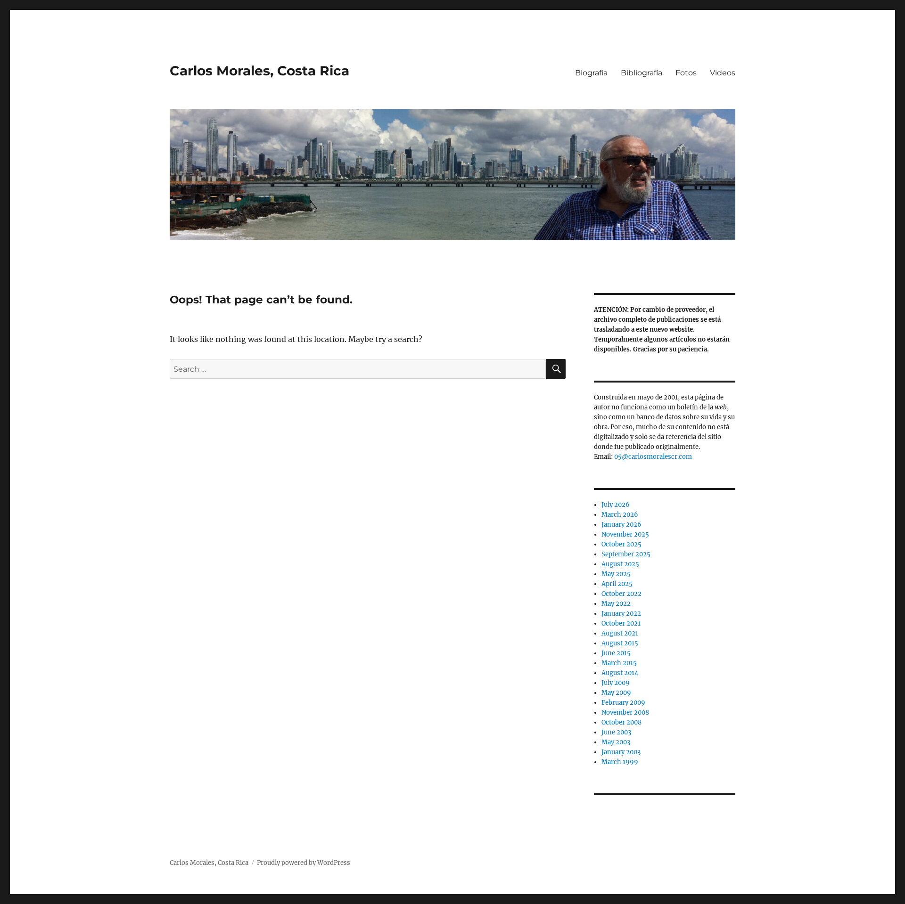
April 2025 (617, 584)
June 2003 (616, 732)
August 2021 (619, 633)
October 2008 (621, 722)
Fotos (686, 72)
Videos (722, 72)
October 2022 (621, 594)
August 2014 (619, 673)
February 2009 (623, 703)
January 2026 (621, 525)
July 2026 (615, 505)
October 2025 (621, 544)
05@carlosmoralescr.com (653, 457)
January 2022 (621, 614)
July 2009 (615, 683)
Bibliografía (641, 72)
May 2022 (616, 604)
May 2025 (616, 574)
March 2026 (619, 515)
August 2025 (620, 564)
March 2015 (619, 663)
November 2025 (625, 534)
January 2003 (621, 752)
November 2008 (625, 713)
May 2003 (615, 742)
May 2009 (616, 693)
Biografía (591, 72)
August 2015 (619, 643)
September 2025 (625, 554)
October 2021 (621, 623)
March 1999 (619, 762)
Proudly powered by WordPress (303, 863)
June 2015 (616, 653)
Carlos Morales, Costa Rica (259, 71)
